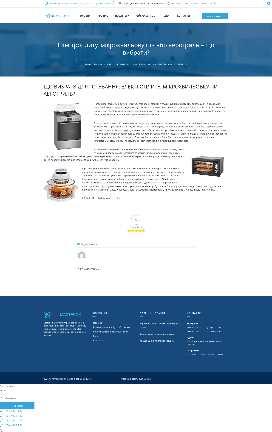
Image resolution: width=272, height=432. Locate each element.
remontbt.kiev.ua (61, 378)
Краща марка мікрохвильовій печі (158, 333)
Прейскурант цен (144, 16)
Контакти (183, 16)
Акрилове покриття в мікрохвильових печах (160, 325)
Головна (84, 16)
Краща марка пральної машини (157, 340)
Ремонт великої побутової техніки (111, 327)
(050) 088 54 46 (103, 3)
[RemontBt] (57, 15)
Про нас (102, 16)
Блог (166, 16)
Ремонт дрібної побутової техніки (111, 331)
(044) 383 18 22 (56, 3)
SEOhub (146, 378)
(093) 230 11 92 (87, 3)
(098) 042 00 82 (71, 3)
